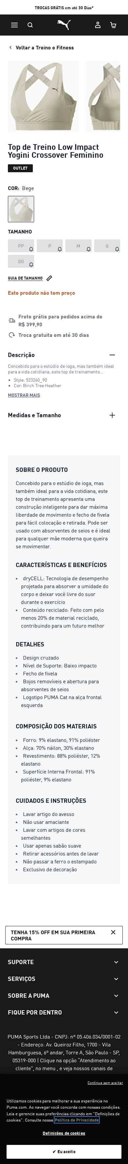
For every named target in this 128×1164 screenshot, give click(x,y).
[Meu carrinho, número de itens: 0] (113, 25)
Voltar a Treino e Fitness (45, 47)
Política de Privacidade (77, 1120)
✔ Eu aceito (64, 1151)
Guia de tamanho (25, 278)
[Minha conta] (97, 25)
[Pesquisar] (30, 25)
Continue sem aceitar (105, 1082)
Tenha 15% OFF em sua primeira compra (53, 935)
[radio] (21, 209)
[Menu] (14, 25)
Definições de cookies (64, 1133)
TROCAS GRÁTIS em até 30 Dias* (64, 7)
